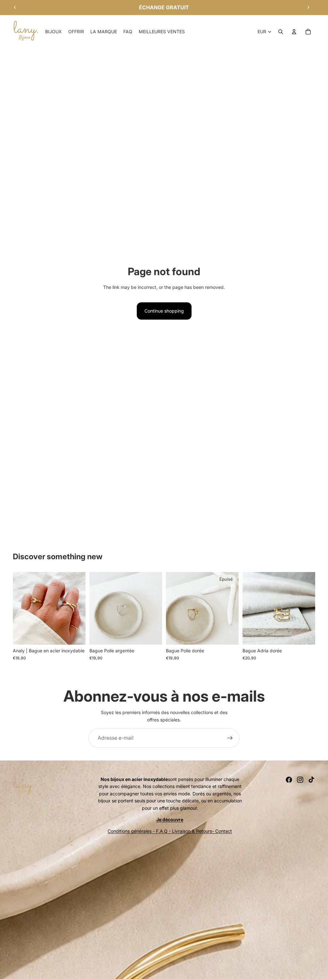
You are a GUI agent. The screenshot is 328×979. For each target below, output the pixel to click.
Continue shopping (164, 311)
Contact (223, 831)
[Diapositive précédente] (15, 7)
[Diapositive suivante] (308, 7)
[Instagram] (300, 780)
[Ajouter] (75, 635)
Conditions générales (130, 831)
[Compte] (294, 32)
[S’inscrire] (230, 738)
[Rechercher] (281, 32)
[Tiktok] (311, 780)
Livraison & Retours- (193, 831)
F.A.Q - (163, 831)
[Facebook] (289, 780)
